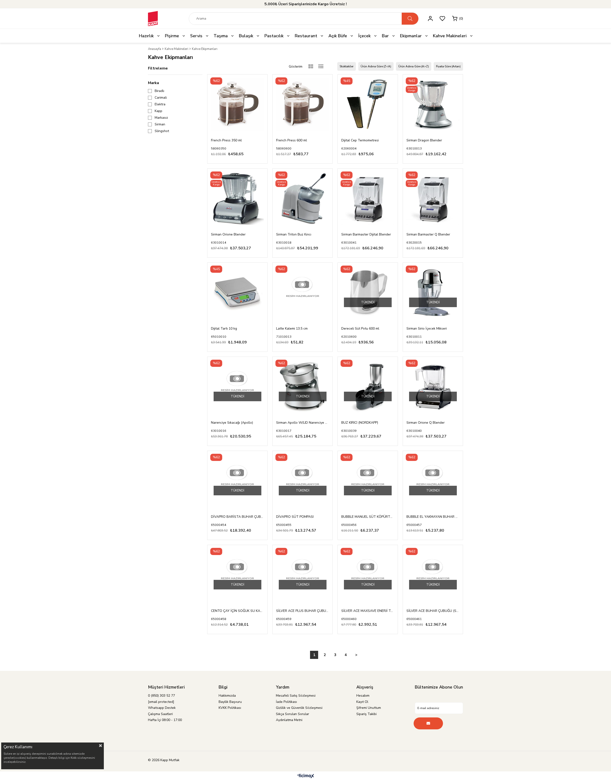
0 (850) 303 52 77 (161, 695)
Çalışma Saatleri (160, 714)
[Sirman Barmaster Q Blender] (432, 198)
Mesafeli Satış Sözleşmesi (296, 695)
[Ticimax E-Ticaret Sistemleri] (305, 776)
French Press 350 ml (226, 140)
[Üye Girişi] (430, 18)
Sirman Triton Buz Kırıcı (293, 234)
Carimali (161, 98)
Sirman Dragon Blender (424, 140)
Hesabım (362, 695)
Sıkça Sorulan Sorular (292, 714)
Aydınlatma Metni (289, 720)
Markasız (161, 118)
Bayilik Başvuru (230, 702)
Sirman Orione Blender (228, 234)
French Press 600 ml (291, 140)
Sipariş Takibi (366, 714)
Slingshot (162, 131)
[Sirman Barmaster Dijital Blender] (367, 198)
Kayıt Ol (362, 702)
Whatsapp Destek (162, 707)
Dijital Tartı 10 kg (224, 328)
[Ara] (410, 19)
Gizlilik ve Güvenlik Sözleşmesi (299, 707)
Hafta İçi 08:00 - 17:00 (165, 720)
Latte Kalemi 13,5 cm (292, 328)
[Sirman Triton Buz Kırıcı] (302, 198)
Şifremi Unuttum (368, 707)
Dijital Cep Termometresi (360, 140)
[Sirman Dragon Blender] (432, 104)
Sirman (160, 124)
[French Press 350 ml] (237, 104)
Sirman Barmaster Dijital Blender (366, 234)
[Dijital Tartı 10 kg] (237, 292)
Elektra (160, 104)
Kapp (158, 111)
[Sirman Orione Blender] (237, 198)
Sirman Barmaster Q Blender (428, 234)
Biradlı (159, 91)
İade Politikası (286, 702)
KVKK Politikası (230, 707)
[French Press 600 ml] (302, 104)
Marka (153, 82)
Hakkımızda (227, 695)
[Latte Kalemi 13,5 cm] (302, 292)
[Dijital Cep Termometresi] (367, 104)
